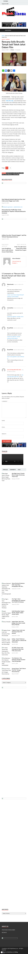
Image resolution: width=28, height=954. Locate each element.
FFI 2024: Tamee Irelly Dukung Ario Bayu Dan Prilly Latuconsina (17, 649)
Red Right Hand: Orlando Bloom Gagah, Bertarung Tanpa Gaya (18, 475)
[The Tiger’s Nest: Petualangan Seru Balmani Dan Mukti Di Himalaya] (6, 599)
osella (21, 173)
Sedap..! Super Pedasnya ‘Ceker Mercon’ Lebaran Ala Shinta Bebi (19, 640)
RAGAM (3, 39)
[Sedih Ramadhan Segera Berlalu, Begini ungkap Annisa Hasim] (6, 611)
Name (3, 420)
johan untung (15, 173)
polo (3, 174)
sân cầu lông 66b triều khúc (14, 369)
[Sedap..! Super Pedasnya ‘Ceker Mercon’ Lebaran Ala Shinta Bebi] (6, 639)
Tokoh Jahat (16, 174)
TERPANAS (7, 39)
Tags (19, 469)
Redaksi (12, 49)
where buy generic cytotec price (15, 316)
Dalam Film (9, 173)
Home (3, 35)
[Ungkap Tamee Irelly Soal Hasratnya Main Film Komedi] (6, 630)
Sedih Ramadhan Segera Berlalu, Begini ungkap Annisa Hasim (18, 613)
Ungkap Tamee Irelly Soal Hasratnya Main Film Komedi (18, 632)
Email (3, 427)
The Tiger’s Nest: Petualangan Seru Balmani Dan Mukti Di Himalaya (18, 600)
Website (4, 433)
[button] (3, 952)
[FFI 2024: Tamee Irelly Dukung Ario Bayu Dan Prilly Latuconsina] (6, 647)
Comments (13, 469)
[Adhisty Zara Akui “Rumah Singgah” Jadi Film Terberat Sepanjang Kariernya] (14, 226)
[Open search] (24, 30)
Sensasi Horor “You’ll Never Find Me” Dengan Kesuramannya (19, 670)
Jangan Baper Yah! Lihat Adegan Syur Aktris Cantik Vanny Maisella (18, 623)
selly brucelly (8, 174)
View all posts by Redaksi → (16, 262)
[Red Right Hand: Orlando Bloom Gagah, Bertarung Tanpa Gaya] (6, 473)
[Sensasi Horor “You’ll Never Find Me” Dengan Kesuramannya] (6, 668)
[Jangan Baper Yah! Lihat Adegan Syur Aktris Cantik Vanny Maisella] (6, 621)
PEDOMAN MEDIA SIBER (8, 930)
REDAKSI (4, 932)
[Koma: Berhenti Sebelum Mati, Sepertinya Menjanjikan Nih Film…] (6, 583)
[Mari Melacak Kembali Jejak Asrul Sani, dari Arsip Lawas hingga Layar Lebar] (14, 190)
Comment (5, 401)
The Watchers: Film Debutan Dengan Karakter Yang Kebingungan (18, 660)
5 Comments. (18, 49)
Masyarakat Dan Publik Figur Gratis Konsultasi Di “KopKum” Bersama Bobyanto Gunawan (14, 211)
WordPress (9, 952)
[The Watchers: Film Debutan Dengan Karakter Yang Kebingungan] (6, 658)
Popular (5, 469)
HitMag (16, 952)
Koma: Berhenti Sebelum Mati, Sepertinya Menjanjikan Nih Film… (18, 585)
